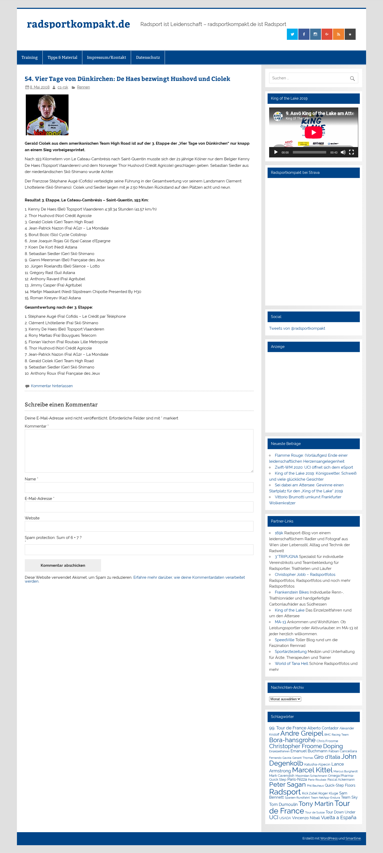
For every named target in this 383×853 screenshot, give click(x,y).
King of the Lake (290, 610)
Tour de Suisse (315, 812)
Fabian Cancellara (343, 751)
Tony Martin (316, 803)
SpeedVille (284, 640)
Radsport (285, 791)
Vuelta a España (338, 817)
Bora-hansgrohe (292, 740)
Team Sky (349, 797)
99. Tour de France (287, 727)
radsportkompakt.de (78, 23)
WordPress (329, 838)
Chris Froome (327, 741)
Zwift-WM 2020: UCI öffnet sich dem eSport (314, 467)
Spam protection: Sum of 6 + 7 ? (53, 538)
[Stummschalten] (343, 152)
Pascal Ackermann (341, 779)
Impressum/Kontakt (106, 57)
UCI (273, 817)
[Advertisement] (313, 392)
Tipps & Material (62, 57)
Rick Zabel (309, 793)
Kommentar (37, 426)
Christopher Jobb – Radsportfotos (305, 574)
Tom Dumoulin (283, 804)
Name (31, 479)
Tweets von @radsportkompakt (297, 328)
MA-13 (280, 622)
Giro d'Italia (327, 757)
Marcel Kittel (312, 770)
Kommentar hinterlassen (52, 386)
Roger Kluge (328, 793)
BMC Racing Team (336, 734)
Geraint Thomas (302, 758)
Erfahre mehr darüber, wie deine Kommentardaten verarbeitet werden (135, 579)
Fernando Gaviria (280, 758)
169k (279, 533)
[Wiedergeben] (276, 152)
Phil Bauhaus (315, 785)
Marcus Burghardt (345, 771)
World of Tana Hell (291, 663)
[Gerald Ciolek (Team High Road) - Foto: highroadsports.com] (47, 134)
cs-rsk (63, 87)
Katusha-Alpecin (317, 764)
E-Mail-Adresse (39, 499)
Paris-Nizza (297, 779)
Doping (333, 746)
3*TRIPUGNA (286, 556)
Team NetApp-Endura (325, 797)
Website (32, 518)
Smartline (353, 838)
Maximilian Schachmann (311, 776)
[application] (313, 132)
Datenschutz (148, 57)
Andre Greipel (301, 733)
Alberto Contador (322, 727)
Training (30, 57)
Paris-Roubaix (317, 779)
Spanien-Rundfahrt (297, 797)
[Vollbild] (351, 152)
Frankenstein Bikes (292, 592)
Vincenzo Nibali (306, 818)
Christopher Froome (295, 746)
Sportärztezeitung (291, 651)
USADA (285, 818)
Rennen (83, 87)
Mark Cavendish (281, 776)
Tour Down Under (340, 812)
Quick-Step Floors (340, 785)
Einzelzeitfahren (279, 751)
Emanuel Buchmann (309, 751)
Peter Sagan (287, 784)
